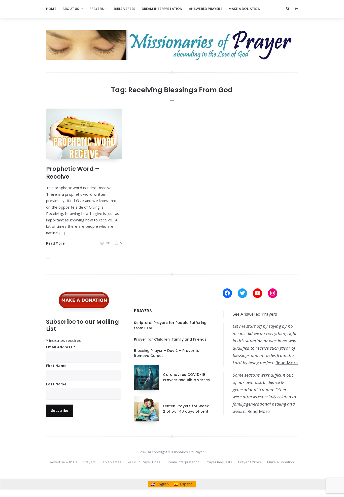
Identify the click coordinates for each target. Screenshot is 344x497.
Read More (55, 243)
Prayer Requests (219, 462)
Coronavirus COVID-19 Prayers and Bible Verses (186, 377)
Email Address (61, 347)
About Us (70, 8)
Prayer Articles (249, 462)
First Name (56, 365)
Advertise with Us (63, 462)
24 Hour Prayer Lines (144, 462)
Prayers (96, 8)
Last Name (56, 384)
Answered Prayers (205, 8)
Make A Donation (244, 8)
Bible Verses (124, 8)
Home (51, 8)
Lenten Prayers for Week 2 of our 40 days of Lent (186, 409)
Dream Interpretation (162, 8)
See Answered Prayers (255, 314)
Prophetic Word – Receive (72, 173)
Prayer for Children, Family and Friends (170, 339)
